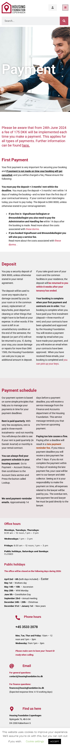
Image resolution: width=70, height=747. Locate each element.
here (25, 145)
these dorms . (33, 229)
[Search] (64, 21)
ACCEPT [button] (54, 741)
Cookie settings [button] (35, 741)
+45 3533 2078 (26, 627)
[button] (65, 8)
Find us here (32, 709)
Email (27, 666)
